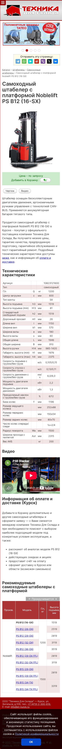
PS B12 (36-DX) (24, 649)
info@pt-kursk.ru (20, 706)
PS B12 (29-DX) (24, 635)
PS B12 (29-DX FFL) (27, 655)
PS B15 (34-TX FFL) (27, 689)
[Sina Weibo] (37, 61)
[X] (49, 61)
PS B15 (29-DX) (24, 669)
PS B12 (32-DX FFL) (27, 662)
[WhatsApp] (24, 61)
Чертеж (9, 190)
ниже (5, 257)
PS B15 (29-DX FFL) (27, 676)
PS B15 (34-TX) (24, 682)
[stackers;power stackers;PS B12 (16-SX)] (45, 180)
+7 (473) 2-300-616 (39, 704)
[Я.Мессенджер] (30, 61)
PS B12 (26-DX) (24, 629)
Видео (24, 190)
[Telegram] (18, 61)
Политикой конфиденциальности (37, 734)
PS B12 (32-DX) (24, 642)
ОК (31, 742)
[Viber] (43, 61)
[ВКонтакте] (55, 61)
